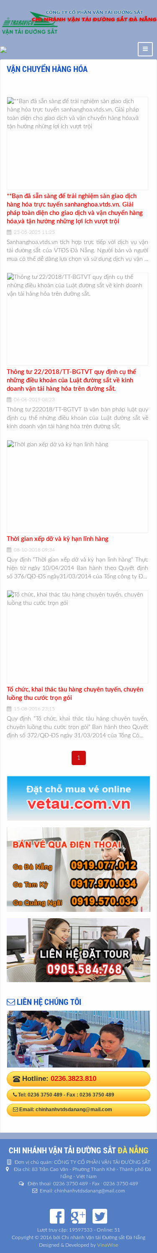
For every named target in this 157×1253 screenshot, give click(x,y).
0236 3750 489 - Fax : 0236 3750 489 (71, 1095)
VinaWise (107, 1245)
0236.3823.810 (73, 1079)
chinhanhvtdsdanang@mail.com (74, 1110)
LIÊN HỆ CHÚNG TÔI (48, 1001)
